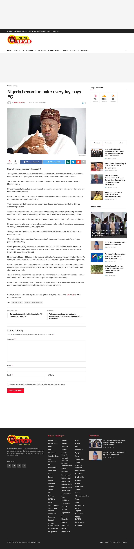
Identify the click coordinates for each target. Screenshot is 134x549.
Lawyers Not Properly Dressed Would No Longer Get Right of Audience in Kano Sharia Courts (114, 152)
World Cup (78, 525)
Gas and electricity (65, 459)
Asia (49, 464)
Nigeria (27, 302)
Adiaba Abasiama (19, 103)
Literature (64, 525)
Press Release (80, 471)
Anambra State (53, 456)
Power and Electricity (78, 466)
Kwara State (65, 503)
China (50, 493)
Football (64, 450)
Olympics (78, 453)
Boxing (50, 477)
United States (79, 522)
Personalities (79, 459)
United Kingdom (78, 509)
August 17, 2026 (110, 261)
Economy (51, 517)
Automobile (52, 467)
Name (10, 365)
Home (49, 31)
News (16, 50)
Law (65, 50)
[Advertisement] (67, 14)
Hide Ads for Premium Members (37, 31)
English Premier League (53, 524)
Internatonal (65, 481)
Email (10, 375)
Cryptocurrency (53, 505)
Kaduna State (66, 494)
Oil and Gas (79, 450)
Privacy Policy (56, 31)
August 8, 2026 (110, 275)
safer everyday (37, 302)
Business (51, 483)
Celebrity (51, 486)
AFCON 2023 (52, 443)
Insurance (65, 472)
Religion (78, 480)
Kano (63, 497)
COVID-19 (51, 499)
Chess (50, 489)
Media (63, 528)
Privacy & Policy (115, 542)
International (54, 50)
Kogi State (65, 500)
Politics (41, 50)
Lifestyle (64, 519)
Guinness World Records (66, 464)
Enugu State (52, 532)
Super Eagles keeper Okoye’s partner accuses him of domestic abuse (115, 165)
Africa (50, 446)
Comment (11, 339)
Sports (84, 50)
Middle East (65, 532)
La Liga (64, 506)
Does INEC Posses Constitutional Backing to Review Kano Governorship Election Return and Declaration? (115, 180)
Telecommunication (82, 496)
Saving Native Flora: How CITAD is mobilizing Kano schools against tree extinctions (114, 269)
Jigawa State (66, 491)
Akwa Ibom (52, 453)
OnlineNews (71, 295)
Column (51, 496)
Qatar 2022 (78, 474)
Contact (24, 31)
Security (73, 50)
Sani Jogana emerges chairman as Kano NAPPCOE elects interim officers (107, 231)
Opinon (77, 456)
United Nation (79, 514)
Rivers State (79, 486)
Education (51, 520)
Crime (50, 502)
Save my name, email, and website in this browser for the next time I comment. (37, 384)
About (106, 542)
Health (63, 468)
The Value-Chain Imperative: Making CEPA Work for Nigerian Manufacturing (115, 256)
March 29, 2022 (33, 103)
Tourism (77, 499)
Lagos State (65, 513)
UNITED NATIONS (78, 518)
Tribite (77, 502)
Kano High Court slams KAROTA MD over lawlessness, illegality (113, 194)
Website (51, 375)
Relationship (79, 477)
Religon (77, 483)
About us (9, 31)
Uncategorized (80, 505)
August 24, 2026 (98, 236)
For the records (64, 454)
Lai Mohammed (17, 302)
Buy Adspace (17, 31)
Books (50, 474)
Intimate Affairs (66, 484)
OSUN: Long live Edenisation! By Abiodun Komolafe (116, 243)
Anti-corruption (52, 460)
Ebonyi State (52, 514)
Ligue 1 (64, 522)
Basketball (52, 471)
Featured (64, 446)
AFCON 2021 (52, 440)
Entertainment (28, 50)
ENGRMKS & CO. (35, 542)
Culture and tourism (52, 509)
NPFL (77, 446)
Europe (64, 440)
